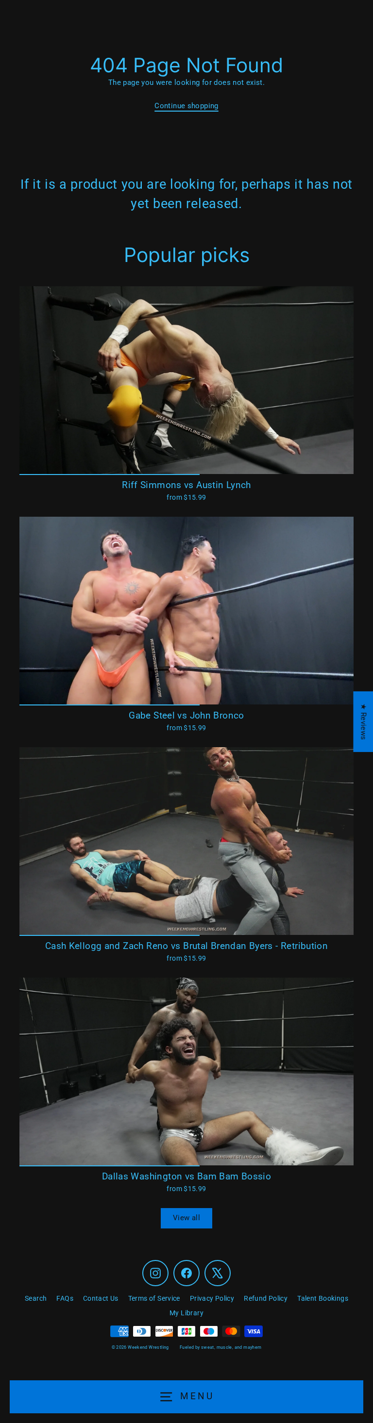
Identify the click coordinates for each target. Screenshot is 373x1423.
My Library (186, 1313)
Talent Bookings (322, 1298)
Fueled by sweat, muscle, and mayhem (220, 1347)
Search (36, 1298)
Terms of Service (154, 1298)
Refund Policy (266, 1298)
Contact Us (101, 1298)
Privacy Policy (212, 1298)
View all (186, 1217)
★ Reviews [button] (363, 721)
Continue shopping (186, 105)
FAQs (64, 1298)
